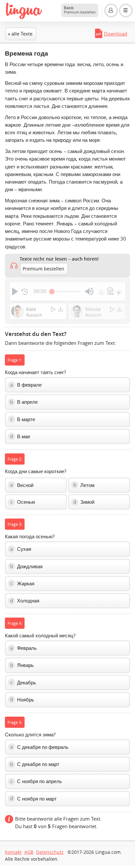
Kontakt (13, 852)
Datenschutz (50, 852)
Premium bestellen (43, 269)
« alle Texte (20, 33)
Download (115, 33)
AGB (28, 852)
